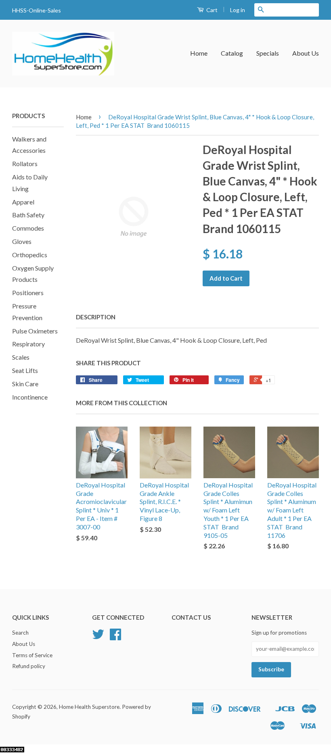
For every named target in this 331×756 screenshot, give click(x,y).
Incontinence (30, 397)
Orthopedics (29, 254)
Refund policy (28, 666)
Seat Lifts (25, 370)
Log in (237, 9)
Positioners (28, 292)
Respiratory (28, 344)
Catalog (232, 53)
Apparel (23, 202)
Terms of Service (32, 655)
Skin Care (25, 383)
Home (198, 53)
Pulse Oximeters (35, 331)
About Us (305, 53)
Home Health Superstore (89, 707)
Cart (211, 9)
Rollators (25, 163)
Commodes (28, 228)
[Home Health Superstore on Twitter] (98, 637)
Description (95, 317)
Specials (267, 53)
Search (20, 632)
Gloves (21, 241)
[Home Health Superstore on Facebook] (115, 637)
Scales (20, 357)
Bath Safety (28, 215)
